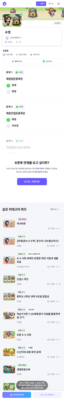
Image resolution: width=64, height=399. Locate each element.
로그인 (51, 4)
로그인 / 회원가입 (32, 181)
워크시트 (49, 61)
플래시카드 (18, 61)
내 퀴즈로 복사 (18, 395)
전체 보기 (53, 209)
